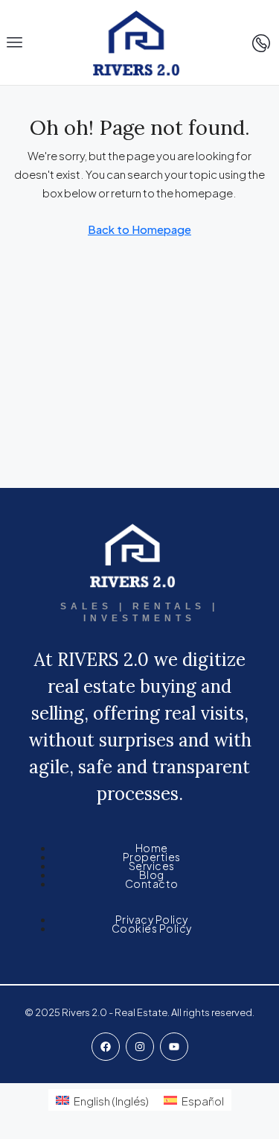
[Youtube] (174, 1046)
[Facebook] (106, 1046)
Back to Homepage (139, 229)
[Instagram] (140, 1046)
